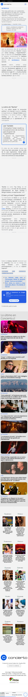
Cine (14, 271)
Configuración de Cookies (18, 673)
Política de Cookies (7, 673)
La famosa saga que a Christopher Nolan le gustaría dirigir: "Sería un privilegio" (15, 279)
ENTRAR (3, 1)
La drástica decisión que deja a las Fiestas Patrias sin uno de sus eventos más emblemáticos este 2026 (20, 558)
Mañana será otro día (7, 273)
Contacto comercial (14, 665)
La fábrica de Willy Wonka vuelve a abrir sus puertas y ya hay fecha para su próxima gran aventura (7, 613)
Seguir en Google (14, 300)
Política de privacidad (17, 672)
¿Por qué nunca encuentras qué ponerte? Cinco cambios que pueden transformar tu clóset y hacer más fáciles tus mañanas (7, 586)
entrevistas (22, 271)
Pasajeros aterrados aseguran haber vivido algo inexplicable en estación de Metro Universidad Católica (8, 639)
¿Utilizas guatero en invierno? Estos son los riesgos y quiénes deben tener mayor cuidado (20, 613)
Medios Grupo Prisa (14, 682)
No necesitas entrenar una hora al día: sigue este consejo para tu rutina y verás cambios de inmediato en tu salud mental (20, 531)
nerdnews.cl (15, 60)
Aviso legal (8, 672)
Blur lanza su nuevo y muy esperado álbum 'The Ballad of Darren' (15, 284)
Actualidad (5, 271)
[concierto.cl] (6, 4)
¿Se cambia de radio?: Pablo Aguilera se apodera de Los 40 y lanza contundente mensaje (8, 530)
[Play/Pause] (25, 695)
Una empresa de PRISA (14, 679)
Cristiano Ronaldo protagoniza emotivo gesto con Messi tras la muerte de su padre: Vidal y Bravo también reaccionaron (20, 585)
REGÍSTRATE (10, 1)
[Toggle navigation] (25, 4)
